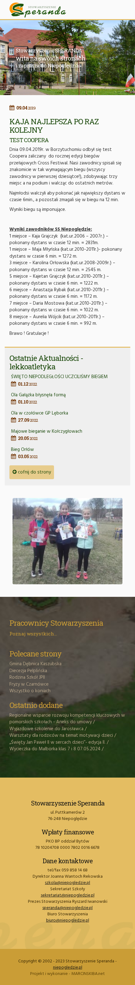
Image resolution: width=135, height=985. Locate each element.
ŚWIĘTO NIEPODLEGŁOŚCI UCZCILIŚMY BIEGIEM (59, 380)
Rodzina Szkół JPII (27, 677)
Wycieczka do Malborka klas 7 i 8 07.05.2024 (54, 749)
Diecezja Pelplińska (28, 671)
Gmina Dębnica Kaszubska (35, 664)
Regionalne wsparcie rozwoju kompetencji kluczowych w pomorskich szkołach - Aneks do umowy (67, 719)
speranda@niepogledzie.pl (67, 908)
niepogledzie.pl (67, 967)
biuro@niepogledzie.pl (67, 920)
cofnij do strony (34, 472)
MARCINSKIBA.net (88, 973)
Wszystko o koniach (30, 691)
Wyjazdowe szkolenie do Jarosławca (46, 729)
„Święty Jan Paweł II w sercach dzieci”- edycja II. (57, 742)
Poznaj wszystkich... (33, 633)
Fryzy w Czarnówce (29, 684)
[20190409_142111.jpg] (67, 541)
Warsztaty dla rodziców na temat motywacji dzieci (61, 735)
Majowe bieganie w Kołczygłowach (46, 434)
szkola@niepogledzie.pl (67, 882)
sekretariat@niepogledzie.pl (67, 895)
